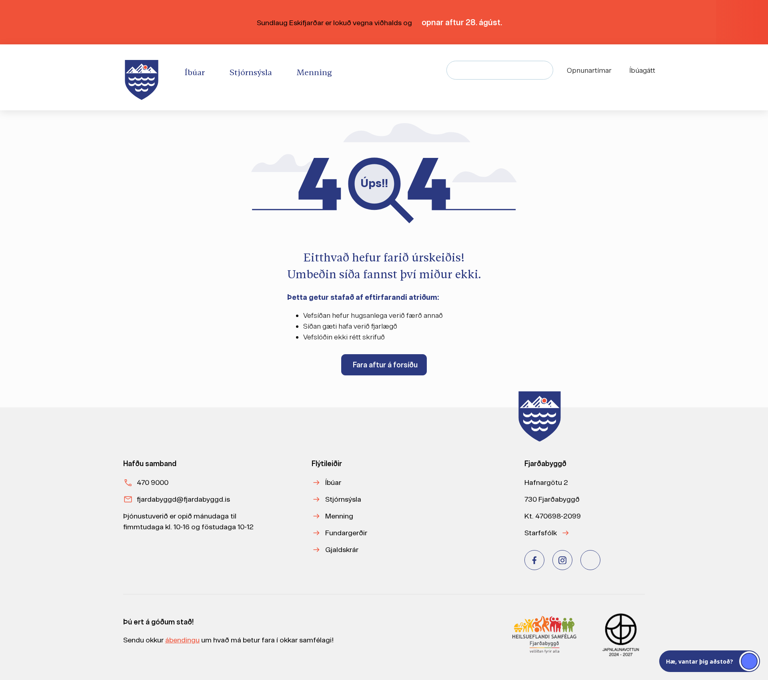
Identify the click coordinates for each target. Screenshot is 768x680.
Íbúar (333, 482)
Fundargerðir (346, 532)
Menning (339, 516)
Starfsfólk (540, 532)
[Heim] (143, 77)
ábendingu (182, 640)
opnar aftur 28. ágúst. (463, 22)
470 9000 (152, 482)
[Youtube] (590, 560)
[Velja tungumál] (682, 70)
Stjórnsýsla (343, 499)
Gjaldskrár (341, 549)
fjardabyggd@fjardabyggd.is (183, 499)
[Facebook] (534, 560)
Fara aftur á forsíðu (385, 365)
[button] (709, 661)
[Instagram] (562, 560)
